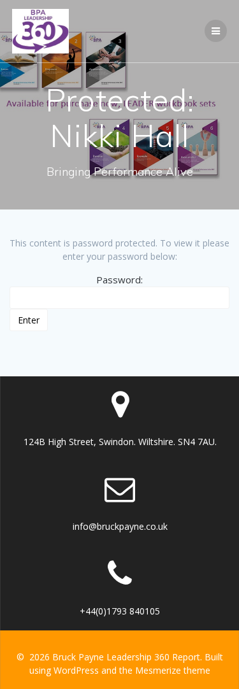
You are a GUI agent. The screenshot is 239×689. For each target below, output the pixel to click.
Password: (119, 279)
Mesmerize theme (172, 670)
